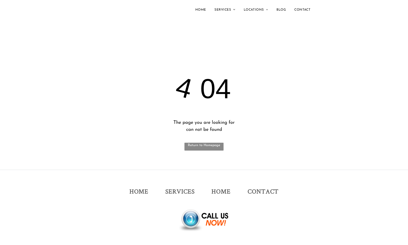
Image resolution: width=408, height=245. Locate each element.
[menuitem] (200, 10)
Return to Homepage (204, 145)
